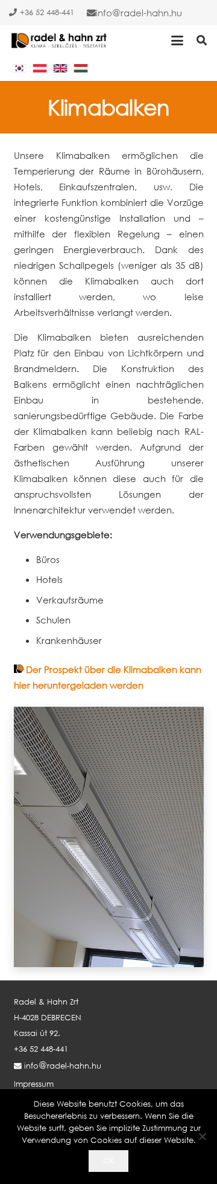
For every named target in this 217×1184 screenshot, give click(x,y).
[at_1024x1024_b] (40, 68)
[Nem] (202, 1136)
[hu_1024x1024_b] (81, 68)
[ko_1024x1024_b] (19, 68)
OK (109, 1161)
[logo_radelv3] (59, 40)
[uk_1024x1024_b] (60, 68)
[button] (177, 40)
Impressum (34, 1084)
